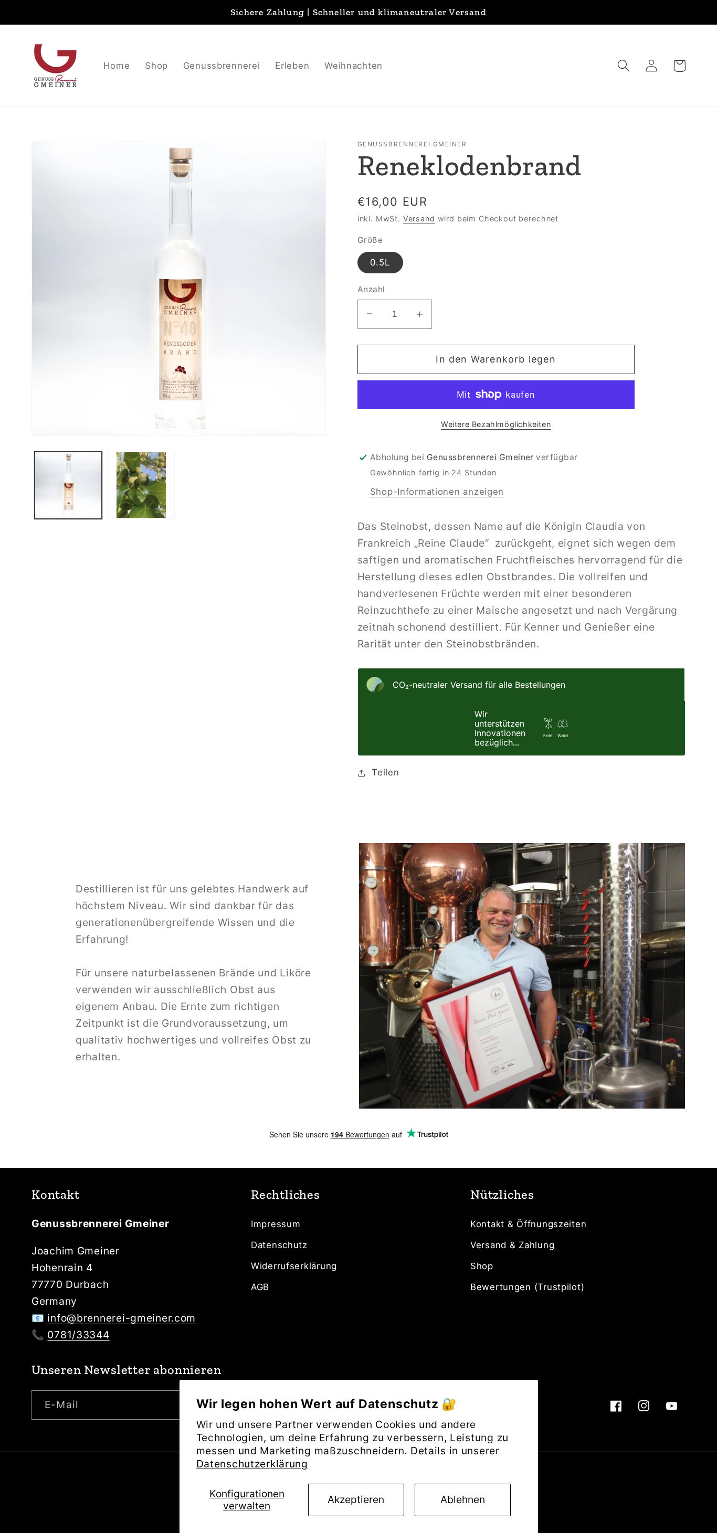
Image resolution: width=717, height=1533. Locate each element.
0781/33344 (78, 1334)
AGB (260, 1287)
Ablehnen (462, 1499)
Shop (481, 1266)
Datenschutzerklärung (252, 1463)
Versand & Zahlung (512, 1245)
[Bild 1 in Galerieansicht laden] (68, 485)
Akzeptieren (356, 1499)
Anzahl (371, 289)
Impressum (275, 1224)
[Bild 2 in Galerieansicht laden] (141, 485)
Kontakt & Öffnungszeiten (528, 1224)
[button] (624, 66)
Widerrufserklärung (294, 1266)
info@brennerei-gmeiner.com (121, 1318)
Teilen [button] (385, 772)
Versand (419, 218)
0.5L (380, 262)
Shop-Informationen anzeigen (437, 491)
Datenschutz (279, 1245)
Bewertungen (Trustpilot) (527, 1287)
